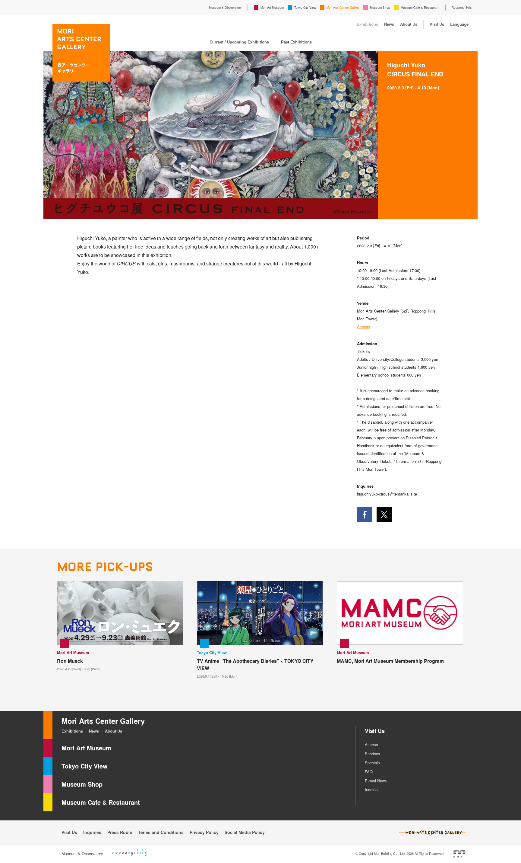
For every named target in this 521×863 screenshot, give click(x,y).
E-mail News (376, 781)
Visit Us (437, 24)
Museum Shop (380, 7)
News (389, 24)
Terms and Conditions (161, 832)
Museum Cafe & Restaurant (420, 7)
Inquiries (372, 789)
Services (372, 753)
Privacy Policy (204, 832)
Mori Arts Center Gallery (343, 7)
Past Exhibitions (296, 42)
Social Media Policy (245, 832)
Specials (372, 762)
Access (363, 326)
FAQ (369, 772)
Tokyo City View (305, 7)
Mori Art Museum (272, 7)
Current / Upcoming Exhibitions (239, 42)
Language (459, 24)
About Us (408, 24)
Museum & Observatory (225, 7)
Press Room (119, 832)
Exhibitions (367, 24)
